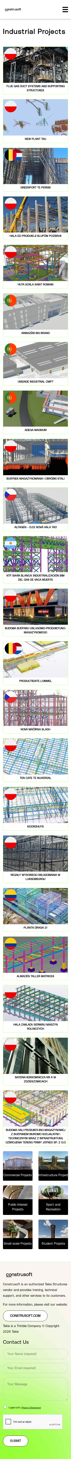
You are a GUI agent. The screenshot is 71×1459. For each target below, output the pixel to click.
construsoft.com (25, 1315)
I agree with (24, 1407)
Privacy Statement (31, 1407)
